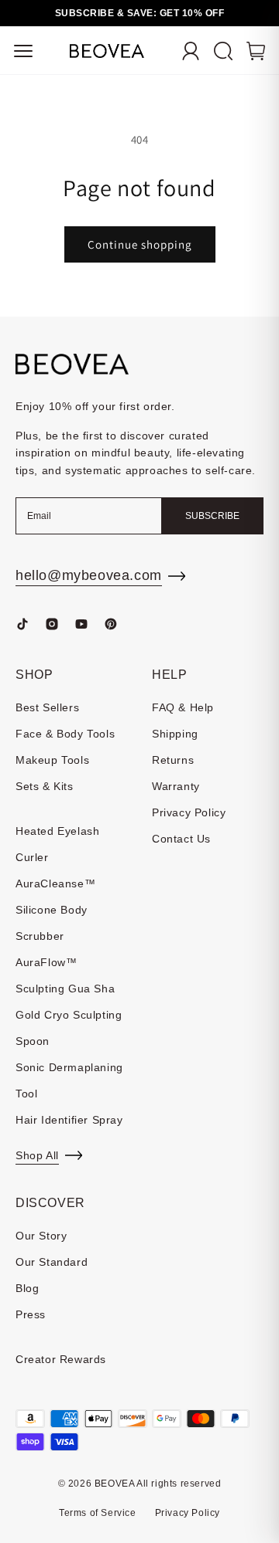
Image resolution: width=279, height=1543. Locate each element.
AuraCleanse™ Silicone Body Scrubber (55, 909)
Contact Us (181, 839)
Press (31, 1314)
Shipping (175, 733)
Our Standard (52, 1262)
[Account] (190, 51)
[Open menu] (23, 51)
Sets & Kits (45, 786)
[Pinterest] (111, 624)
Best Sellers (47, 707)
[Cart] (255, 51)
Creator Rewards (61, 1359)
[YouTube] (81, 624)
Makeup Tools (52, 760)
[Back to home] (72, 364)
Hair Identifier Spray (69, 1120)
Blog (27, 1288)
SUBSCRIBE (212, 515)
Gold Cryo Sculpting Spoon (69, 1028)
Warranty (176, 786)
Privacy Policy (189, 812)
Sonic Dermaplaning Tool (69, 1080)
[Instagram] (52, 624)
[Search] (223, 51)
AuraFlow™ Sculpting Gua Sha (65, 975)
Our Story (41, 1235)
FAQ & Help (183, 707)
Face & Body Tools (65, 733)
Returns (173, 760)
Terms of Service (97, 1512)
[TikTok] (22, 624)
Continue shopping (140, 244)
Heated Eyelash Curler (57, 844)
